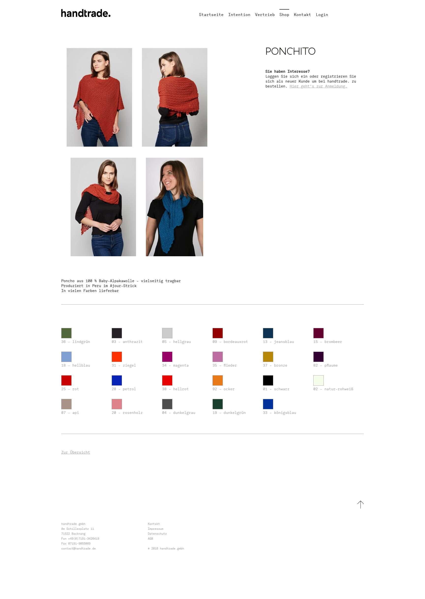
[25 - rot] (84, 381)
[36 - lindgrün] (84, 333)
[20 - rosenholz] (134, 404)
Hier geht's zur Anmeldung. (318, 86)
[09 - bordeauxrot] (235, 333)
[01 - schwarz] (285, 381)
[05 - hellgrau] (185, 333)
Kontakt (302, 14)
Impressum (155, 529)
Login (322, 14)
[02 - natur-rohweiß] (336, 381)
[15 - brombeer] (336, 333)
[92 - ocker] (235, 381)
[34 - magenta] (185, 357)
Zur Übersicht (75, 452)
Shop (284, 14)
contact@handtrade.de (78, 548)
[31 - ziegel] (134, 357)
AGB (150, 538)
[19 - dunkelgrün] (235, 404)
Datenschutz (157, 533)
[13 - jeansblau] (285, 333)
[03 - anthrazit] (134, 333)
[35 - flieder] (235, 357)
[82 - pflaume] (336, 357)
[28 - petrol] (134, 381)
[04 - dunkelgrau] (185, 404)
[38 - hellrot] (185, 381)
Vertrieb (265, 14)
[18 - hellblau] (84, 357)
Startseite (211, 14)
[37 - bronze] (285, 357)
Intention (239, 14)
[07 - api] (84, 404)
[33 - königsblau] (285, 404)
